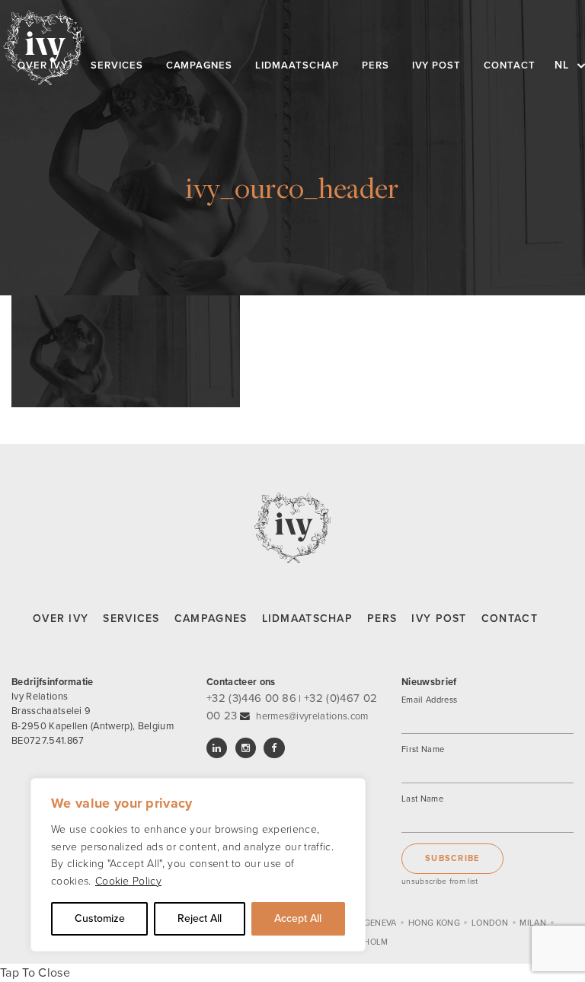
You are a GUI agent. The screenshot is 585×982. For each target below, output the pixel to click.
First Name (422, 749)
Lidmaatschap (307, 618)
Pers (382, 618)
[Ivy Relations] (44, 47)
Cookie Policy (128, 881)
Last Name (422, 799)
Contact (509, 618)
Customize (100, 918)
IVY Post (438, 618)
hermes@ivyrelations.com (312, 716)
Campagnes (211, 618)
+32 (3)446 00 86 (251, 698)
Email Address (429, 700)
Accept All (297, 918)
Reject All (199, 918)
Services (131, 618)
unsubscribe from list (439, 881)
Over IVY (60, 618)
